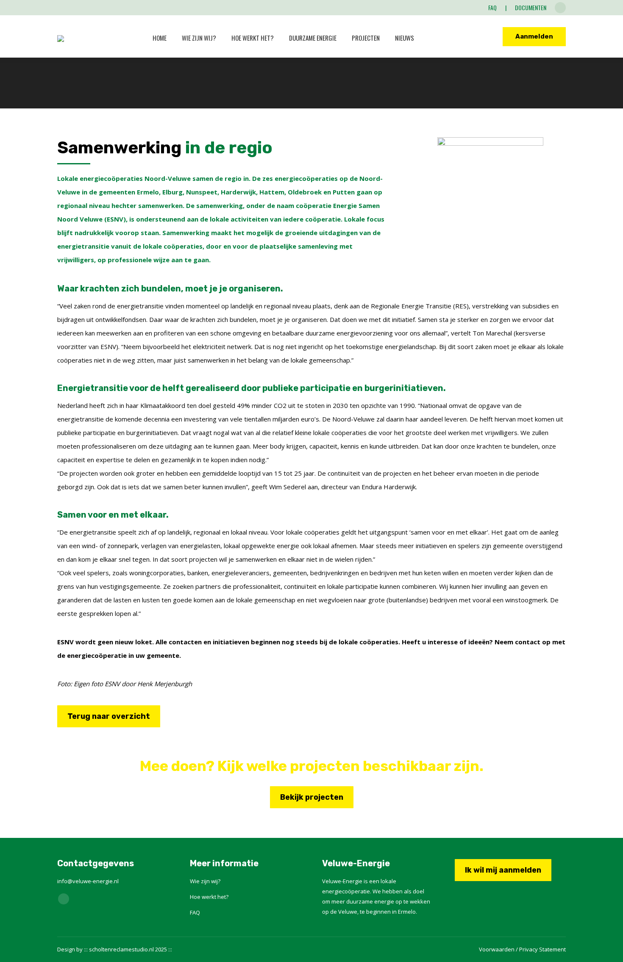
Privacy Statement (542, 949)
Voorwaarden (497, 949)
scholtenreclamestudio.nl (121, 949)
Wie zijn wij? (205, 881)
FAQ (195, 912)
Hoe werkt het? (209, 897)
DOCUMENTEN (530, 7)
